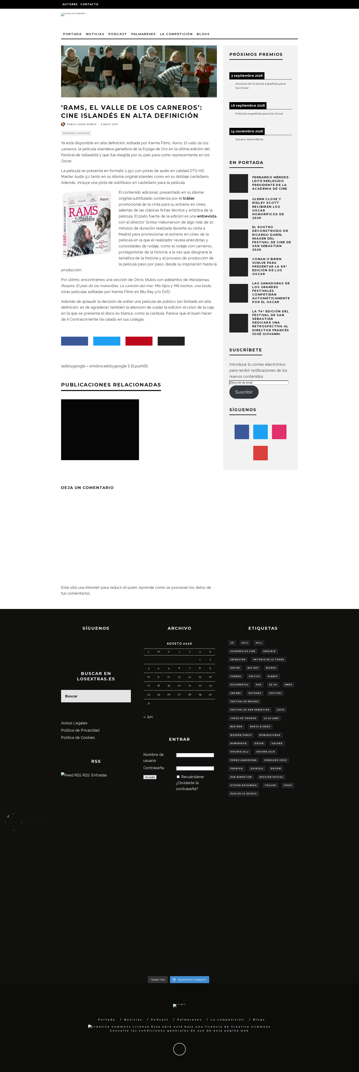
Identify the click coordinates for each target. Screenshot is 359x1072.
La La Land (271, 718)
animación (238, 660)
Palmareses (143, 34)
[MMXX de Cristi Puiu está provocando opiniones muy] (135, 853)
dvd (259, 685)
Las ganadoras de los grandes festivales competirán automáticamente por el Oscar (271, 292)
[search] (124, 696)
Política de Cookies (78, 737)
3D (232, 643)
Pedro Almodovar (243, 760)
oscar (259, 743)
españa (235, 693)
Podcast (117, 34)
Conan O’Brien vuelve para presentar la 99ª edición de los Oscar (269, 266)
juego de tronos (243, 718)
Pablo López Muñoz (82, 124)
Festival (275, 693)
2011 (259, 643)
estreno (255, 693)
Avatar (235, 668)
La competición (176, 34)
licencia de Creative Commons (238, 1026)
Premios (236, 769)
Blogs (203, 34)
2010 (245, 643)
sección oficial (271, 777)
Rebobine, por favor (76, 133)
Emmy (288, 685)
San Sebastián (241, 777)
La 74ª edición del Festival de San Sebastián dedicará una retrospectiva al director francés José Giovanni (270, 322)
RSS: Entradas (94, 775)
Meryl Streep (260, 727)
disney (273, 676)
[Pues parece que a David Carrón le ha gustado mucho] (48, 901)
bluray (271, 668)
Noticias (95, 34)
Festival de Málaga (244, 701)
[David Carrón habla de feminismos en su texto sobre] (221, 904)
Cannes (235, 676)
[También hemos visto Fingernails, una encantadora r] (135, 898)
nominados (238, 743)
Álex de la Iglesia (243, 794)
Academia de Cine (243, 651)
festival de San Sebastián (249, 710)
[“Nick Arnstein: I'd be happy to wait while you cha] (308, 940)
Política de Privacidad (80, 730)
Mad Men (236, 727)
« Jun (148, 717)
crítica (254, 676)
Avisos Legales (74, 723)
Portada (72, 34)
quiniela (257, 769)
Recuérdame (192, 777)
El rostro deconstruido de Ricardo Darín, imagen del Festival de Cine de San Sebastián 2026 (271, 238)
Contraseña (153, 768)
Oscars (277, 743)
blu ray (253, 668)
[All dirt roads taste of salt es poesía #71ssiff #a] (308, 850)
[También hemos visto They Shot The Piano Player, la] (308, 898)
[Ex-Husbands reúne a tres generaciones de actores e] (221, 859)
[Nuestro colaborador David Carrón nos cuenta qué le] (48, 949)
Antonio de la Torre (268, 660)
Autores (70, 4)
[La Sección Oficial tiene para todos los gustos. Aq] (135, 937)
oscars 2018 (265, 752)
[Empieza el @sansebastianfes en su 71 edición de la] (221, 940)
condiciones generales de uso (172, 1030)
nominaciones (269, 735)
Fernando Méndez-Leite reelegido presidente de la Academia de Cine (271, 183)
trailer (270, 785)
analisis (269, 651)
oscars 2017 (239, 752)
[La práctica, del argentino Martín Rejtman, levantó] (48, 853)
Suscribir (244, 392)
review (276, 769)
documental (239, 685)
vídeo (288, 785)
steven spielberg (243, 785)
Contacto (89, 4)
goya (280, 710)
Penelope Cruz (275, 760)
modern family (241, 735)
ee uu (273, 685)
